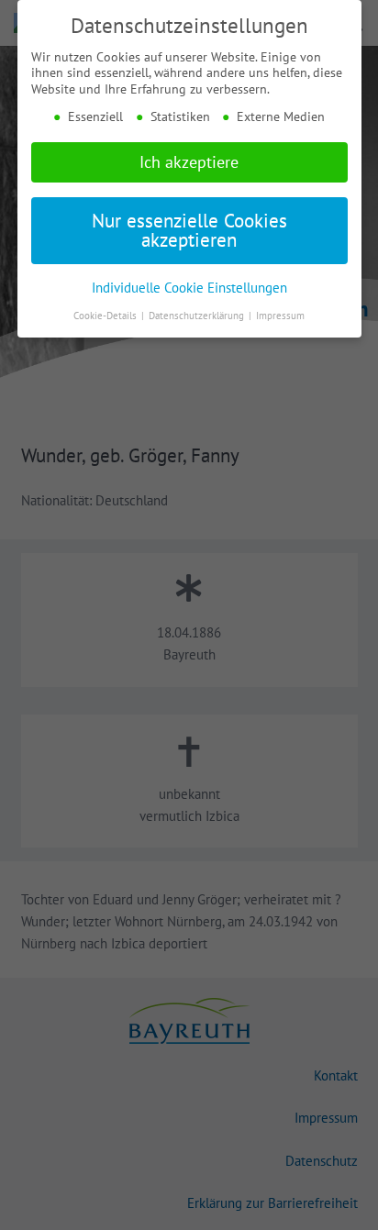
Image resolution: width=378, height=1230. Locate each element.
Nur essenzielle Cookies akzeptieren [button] (189, 230)
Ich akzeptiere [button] (189, 161)
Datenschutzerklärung (198, 315)
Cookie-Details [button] (106, 315)
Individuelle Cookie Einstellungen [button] (189, 287)
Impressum (280, 315)
